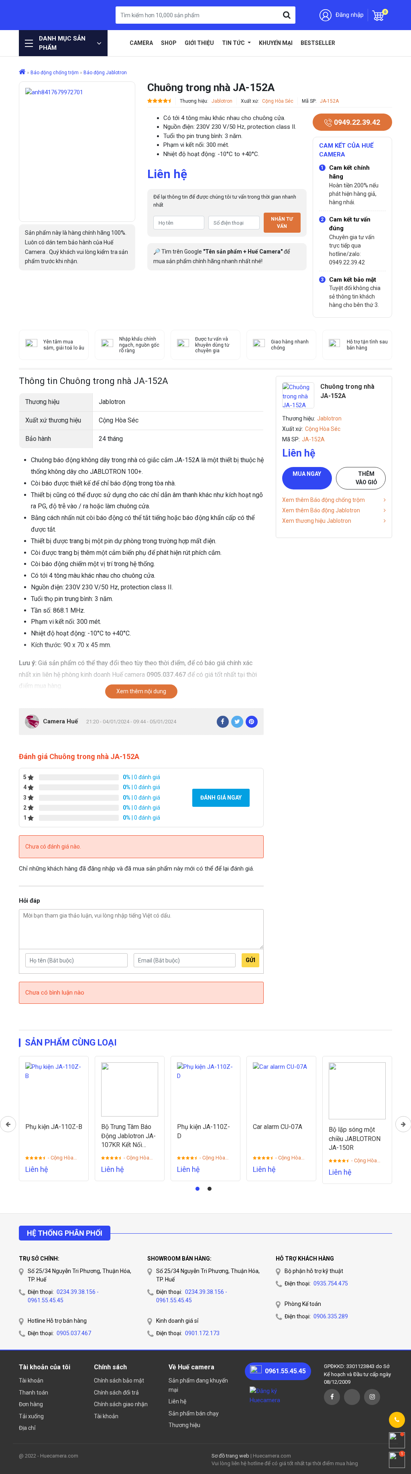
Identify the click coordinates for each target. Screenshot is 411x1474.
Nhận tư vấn (282, 222)
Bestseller (318, 43)
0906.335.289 (330, 1316)
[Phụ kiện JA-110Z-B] (53, 1089)
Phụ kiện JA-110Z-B (53, 1127)
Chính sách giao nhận (121, 1404)
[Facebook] (223, 722)
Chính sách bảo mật (119, 1380)
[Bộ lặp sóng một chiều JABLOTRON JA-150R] (357, 1090)
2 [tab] (210, 1189)
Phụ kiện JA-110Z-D (203, 1131)
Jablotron (222, 101)
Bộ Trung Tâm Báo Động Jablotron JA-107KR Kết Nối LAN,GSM (128, 1136)
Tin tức (234, 43)
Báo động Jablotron (105, 72)
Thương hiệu (184, 1425)
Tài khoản (31, 1380)
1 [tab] (197, 1189)
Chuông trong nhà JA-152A (347, 391)
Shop (169, 43)
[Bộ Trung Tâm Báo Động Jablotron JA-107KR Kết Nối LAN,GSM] (129, 1089)
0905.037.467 (74, 1333)
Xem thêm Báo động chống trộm (323, 500)
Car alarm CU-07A (277, 1127)
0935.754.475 (330, 1283)
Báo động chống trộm (55, 72)
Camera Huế (60, 721)
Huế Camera (51, 15)
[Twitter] (237, 722)
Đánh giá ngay (221, 797)
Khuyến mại (276, 43)
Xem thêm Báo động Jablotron (321, 510)
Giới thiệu (199, 43)
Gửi (250, 960)
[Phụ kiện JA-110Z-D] (205, 1089)
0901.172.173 (202, 1333)
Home (120, 43)
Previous (8, 1124)
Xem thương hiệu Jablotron (316, 521)
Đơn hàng (31, 1404)
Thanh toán (33, 1392)
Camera (141, 43)
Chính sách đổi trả (116, 1392)
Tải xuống (31, 1416)
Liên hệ (177, 1401)
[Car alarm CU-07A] (281, 1089)
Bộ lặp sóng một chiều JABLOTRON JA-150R (354, 1138)
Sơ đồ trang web (230, 1456)
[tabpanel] (54, 1118)
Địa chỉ (27, 1428)
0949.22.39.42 (356, 122)
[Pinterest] (252, 722)
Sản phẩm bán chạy (194, 1413)
